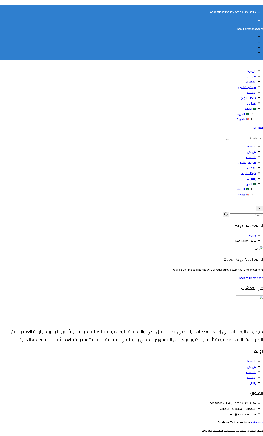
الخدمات (251, 81)
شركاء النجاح (248, 98)
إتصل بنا (251, 103)
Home (251, 235)
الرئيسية (251, 71)
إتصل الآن (257, 127)
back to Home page (251, 277)
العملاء (251, 92)
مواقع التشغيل (247, 87)
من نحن (251, 76)
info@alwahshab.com (250, 28)
